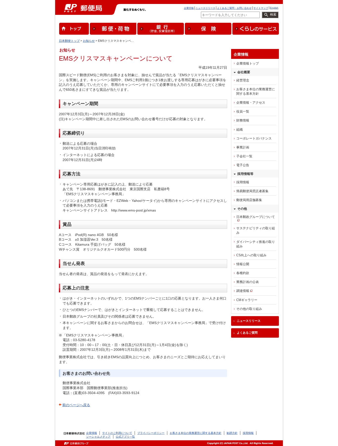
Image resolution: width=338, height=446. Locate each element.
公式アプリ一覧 (125, 436)
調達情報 (242, 291)
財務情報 (242, 120)
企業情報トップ (247, 63)
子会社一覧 (244, 156)
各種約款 (242, 273)
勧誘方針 (232, 432)
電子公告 (242, 165)
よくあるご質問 (247, 332)
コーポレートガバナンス (254, 138)
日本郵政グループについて (255, 217)
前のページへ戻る (76, 405)
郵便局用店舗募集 (249, 200)
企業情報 (189, 8)
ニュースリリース (205, 8)
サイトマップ (260, 8)
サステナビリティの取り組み (255, 230)
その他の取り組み (249, 309)
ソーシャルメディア (98, 436)
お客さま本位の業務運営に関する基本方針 (255, 91)
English (274, 7)
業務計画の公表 (247, 282)
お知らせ (89, 41)
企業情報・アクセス (250, 102)
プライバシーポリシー (151, 432)
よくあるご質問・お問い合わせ (234, 8)
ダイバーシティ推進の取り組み (255, 244)
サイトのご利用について (117, 432)
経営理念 (242, 80)
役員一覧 (242, 111)
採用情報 (242, 182)
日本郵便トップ (69, 41)
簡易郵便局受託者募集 (252, 191)
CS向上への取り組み (251, 255)
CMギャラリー (246, 300)
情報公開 (242, 264)
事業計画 (242, 147)
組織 (239, 129)
